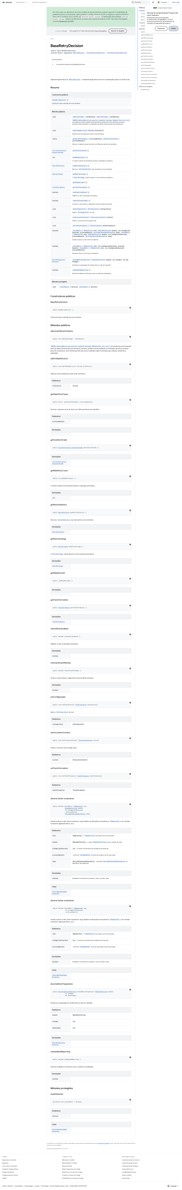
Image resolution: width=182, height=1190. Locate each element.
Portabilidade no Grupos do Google (72, 1178)
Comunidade (18, 1186)
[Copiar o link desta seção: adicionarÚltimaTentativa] (74, 331)
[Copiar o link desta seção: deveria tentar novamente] (76, 799)
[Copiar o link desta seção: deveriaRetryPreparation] (75, 984)
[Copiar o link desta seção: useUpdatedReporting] (72, 1052)
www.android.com (127, 1169)
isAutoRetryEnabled (80, 192)
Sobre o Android (7, 1186)
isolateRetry (64, 287)
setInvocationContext (81, 217)
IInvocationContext (98, 217)
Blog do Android (67, 1166)
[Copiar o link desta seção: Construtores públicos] (78, 296)
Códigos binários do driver (10, 1175)
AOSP (52, 39)
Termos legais (28, 1186)
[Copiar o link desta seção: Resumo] (62, 88)
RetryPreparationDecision (67, 992)
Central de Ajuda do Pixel (129, 1163)
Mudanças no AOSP (66, 21)
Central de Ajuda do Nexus (130, 1166)
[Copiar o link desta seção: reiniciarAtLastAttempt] (73, 663)
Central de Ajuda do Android (130, 1160)
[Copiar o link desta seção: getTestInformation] (70, 600)
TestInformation (59, 187)
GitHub (4, 1178)
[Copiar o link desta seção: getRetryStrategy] (68, 539)
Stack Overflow (126, 1175)
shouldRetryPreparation (81, 260)
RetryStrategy (58, 174)
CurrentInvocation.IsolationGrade (59, 151)
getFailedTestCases (80, 139)
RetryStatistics (58, 166)
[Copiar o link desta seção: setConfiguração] (67, 697)
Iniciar (173, 28)
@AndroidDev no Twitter (69, 1163)
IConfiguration (93, 209)
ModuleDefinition (104, 230)
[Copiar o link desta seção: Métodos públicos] (73, 325)
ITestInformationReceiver (117, 53)
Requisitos (5, 1163)
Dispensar (161, 28)
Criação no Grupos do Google (71, 1175)
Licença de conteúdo (104, 1143)
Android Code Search (39, 2)
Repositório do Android (9, 1160)
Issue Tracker (126, 1178)
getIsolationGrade (79, 150)
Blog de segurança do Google (71, 1169)
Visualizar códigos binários (10, 1169)
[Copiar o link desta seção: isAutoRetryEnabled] (70, 629)
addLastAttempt (78, 117)
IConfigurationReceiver (96, 53)
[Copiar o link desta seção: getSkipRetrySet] (67, 573)
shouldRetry (77, 230)
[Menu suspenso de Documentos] (27, 2)
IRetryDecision (78, 53)
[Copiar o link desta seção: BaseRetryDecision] (69, 302)
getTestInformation (80, 187)
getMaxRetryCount (79, 157)
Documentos (20, 2)
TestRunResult (85, 855)
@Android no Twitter (68, 1160)
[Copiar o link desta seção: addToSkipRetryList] (70, 359)
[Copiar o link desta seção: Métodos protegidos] (75, 1088)
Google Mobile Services (129, 1172)
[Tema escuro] (130, 308)
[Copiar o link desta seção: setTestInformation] (70, 768)
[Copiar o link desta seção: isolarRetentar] (65, 1094)
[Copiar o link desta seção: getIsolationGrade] (69, 440)
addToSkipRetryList (80, 130)
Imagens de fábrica (8, 1172)
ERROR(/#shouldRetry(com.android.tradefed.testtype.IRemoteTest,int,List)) (101, 120)
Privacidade (45, 1186)
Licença (37, 1186)
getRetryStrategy (79, 174)
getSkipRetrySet (79, 182)
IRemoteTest (88, 230)
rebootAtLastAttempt (80, 201)
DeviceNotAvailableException (104, 232)
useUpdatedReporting (80, 270)
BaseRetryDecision (59, 100)
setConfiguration (79, 209)
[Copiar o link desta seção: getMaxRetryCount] (69, 471)
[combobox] (140, 2)
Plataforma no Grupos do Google (72, 1172)
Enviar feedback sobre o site (59, 1186)
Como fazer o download (9, 1166)
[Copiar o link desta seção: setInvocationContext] (72, 733)
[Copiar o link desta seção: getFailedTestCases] (70, 394)
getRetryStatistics (80, 166)
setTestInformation (80, 226)
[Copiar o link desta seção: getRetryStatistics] (69, 505)
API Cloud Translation (99, 31)
